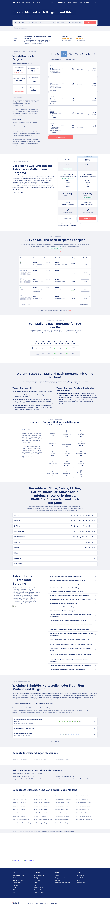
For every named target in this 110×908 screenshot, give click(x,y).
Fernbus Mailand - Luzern (62, 802)
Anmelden (95, 2)
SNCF (14, 887)
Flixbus (36, 882)
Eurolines (37, 880)
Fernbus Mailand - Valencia (83, 809)
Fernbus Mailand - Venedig (41, 809)
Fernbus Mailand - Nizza (62, 759)
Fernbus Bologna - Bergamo (42, 823)
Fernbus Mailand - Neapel (62, 806)
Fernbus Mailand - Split (40, 813)
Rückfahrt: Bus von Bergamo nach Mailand (25, 776)
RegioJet (36, 878)
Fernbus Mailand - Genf (40, 796)
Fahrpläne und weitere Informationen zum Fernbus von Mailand (74, 779)
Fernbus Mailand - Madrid (83, 796)
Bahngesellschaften (18, 875)
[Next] (94, 54)
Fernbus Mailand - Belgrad (83, 802)
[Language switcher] (61, 3)
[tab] (55, 59)
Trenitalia (15, 885)
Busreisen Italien (39, 887)
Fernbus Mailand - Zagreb (41, 806)
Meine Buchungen (72, 2)
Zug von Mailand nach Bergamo (65, 776)
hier (70, 310)
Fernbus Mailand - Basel (61, 796)
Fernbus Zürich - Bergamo (62, 813)
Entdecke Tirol (81, 882)
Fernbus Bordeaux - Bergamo (20, 819)
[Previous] (32, 343)
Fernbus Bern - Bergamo (41, 816)
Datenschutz (55, 903)
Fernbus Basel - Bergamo (19, 816)
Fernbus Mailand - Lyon (61, 809)
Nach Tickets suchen (19, 72)
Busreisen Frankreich (40, 890)
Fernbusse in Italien (30, 831)
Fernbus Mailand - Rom (19, 802)
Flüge (33, 2)
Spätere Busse (84, 304)
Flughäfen (58, 880)
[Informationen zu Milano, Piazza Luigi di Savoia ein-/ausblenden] (95, 734)
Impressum (30, 903)
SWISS (57, 875)
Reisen (79, 872)
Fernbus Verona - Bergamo (62, 823)
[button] (51, 22)
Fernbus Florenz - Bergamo (84, 819)
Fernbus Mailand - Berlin (19, 806)
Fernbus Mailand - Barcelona (63, 799)
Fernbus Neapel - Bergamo (83, 816)
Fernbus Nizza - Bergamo (62, 819)
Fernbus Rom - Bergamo (62, 816)
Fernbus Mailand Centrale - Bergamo (22, 823)
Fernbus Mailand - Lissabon (20, 799)
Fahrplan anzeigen (19, 91)
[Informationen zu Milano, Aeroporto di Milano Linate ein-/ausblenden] (95, 728)
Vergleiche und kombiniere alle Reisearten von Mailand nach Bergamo (33, 779)
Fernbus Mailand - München (42, 802)
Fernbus (28, 2)
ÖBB (14, 890)
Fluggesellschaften (60, 878)
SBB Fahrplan (17, 882)
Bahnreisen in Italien (19, 880)
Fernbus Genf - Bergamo (83, 813)
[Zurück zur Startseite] (17, 2)
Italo (14, 892)
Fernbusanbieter (39, 875)
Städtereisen (80, 875)
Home (14, 831)
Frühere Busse (26, 304)
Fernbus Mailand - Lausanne (84, 806)
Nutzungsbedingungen (42, 903)
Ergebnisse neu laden (53, 251)
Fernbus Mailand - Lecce (19, 813)
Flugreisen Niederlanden (62, 882)
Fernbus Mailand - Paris (40, 799)
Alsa (35, 885)
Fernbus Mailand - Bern (82, 799)
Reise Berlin (80, 878)
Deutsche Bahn (17, 878)
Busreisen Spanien (39, 892)
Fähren (38, 2)
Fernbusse (37, 872)
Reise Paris (80, 880)
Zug (23, 2)
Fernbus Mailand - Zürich (19, 759)
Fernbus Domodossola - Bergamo (43, 819)
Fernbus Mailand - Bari (40, 759)
